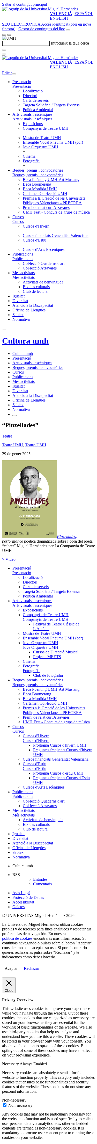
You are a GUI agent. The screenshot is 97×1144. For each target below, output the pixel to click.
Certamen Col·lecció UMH (45, 193)
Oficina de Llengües (29, 310)
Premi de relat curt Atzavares (46, 207)
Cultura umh (25, 340)
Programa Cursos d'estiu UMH (58, 773)
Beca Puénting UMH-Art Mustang (51, 179)
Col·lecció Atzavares (40, 268)
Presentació (21, 81)
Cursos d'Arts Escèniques (43, 249)
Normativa (21, 319)
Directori (30, 95)
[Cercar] (4, 49)
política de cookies (17, 938)
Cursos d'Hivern (36, 226)
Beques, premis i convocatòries (37, 170)
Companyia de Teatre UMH (46, 128)
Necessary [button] (11, 1064)
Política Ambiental (38, 109)
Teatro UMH (35, 445)
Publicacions (22, 254)
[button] (21, 86)
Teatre (7, 436)
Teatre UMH (12, 445)
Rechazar (31, 968)
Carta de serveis (36, 100)
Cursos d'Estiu (34, 240)
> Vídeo (9, 559)
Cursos (18, 217)
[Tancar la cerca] (4, 54)
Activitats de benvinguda (43, 282)
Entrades (40, 879)
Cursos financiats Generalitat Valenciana (55, 235)
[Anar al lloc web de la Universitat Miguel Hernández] (40, 9)
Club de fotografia (48, 675)
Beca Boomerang (37, 184)
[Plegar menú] (14, 74)
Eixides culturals (36, 287)
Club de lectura (35, 291)
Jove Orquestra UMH (40, 147)
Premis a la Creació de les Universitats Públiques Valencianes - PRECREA (54, 200)
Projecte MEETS (47, 656)
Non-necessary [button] (14, 1100)
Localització (33, 91)
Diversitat (20, 300)
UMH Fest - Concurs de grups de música (56, 212)
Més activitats (23, 273)
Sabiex (18, 314)
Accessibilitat (23, 902)
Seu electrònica (21, 24)
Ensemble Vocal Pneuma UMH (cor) (53, 142)
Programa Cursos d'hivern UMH (59, 745)
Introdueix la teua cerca (70, 43)
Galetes (18, 907)
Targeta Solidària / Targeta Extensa (51, 105)
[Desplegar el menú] (9, 35)
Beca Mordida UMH (40, 189)
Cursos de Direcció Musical (55, 652)
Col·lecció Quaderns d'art (43, 263)
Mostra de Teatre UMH (42, 137)
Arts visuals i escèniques (32, 114)
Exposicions (33, 123)
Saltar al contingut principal (24, 4)
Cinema (29, 156)
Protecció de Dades (28, 897)
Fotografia (31, 161)
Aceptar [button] (11, 968)
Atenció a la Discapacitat (32, 305)
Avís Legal (21, 893)
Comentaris (42, 884)
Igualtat (18, 296)
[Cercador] (68, 30)
